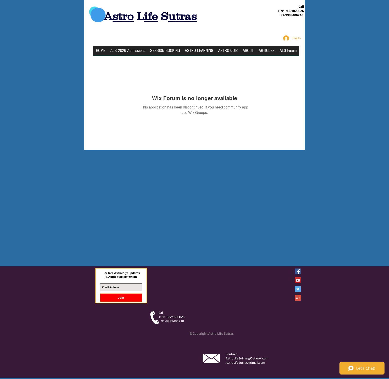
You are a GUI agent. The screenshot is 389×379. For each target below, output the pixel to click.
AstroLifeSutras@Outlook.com (247, 358)
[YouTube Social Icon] (298, 280)
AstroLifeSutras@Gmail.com (245, 362)
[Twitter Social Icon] (298, 289)
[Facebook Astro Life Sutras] (298, 271)
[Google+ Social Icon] (298, 298)
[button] (199, 52)
